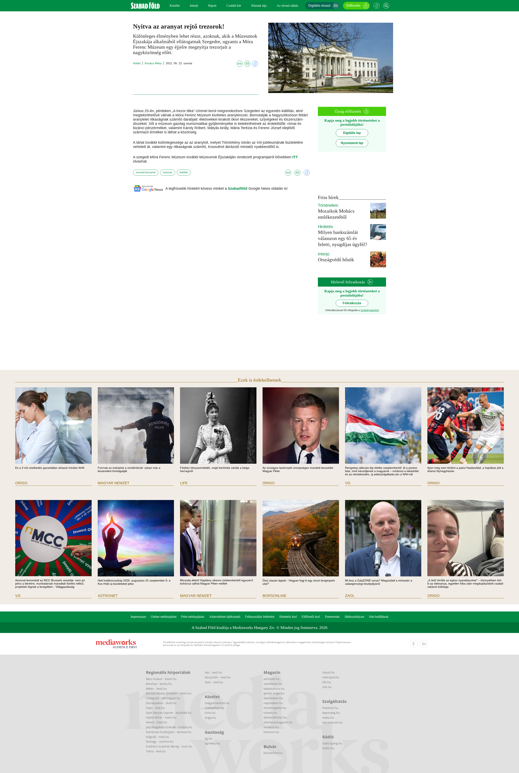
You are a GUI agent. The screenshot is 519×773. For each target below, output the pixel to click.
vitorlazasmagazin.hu (278, 722)
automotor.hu (273, 684)
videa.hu (328, 717)
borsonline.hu (273, 753)
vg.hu (208, 738)
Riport (212, 5)
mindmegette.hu (275, 708)
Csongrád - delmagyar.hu (163, 698)
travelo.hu (270, 713)
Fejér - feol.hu (155, 708)
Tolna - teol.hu (156, 751)
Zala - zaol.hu (214, 682)
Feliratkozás (352, 303)
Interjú (194, 5)
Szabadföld (238, 188)
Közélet (175, 5)
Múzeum (167, 172)
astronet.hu (271, 679)
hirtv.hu (210, 713)
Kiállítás (184, 172)
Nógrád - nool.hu (157, 737)
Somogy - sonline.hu (160, 741)
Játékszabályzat (354, 616)
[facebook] (414, 644)
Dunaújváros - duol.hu (161, 703)
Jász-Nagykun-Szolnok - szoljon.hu (169, 727)
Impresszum (138, 616)
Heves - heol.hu (156, 722)
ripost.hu (328, 672)
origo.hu (210, 717)
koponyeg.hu (331, 713)
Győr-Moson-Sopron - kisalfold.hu (169, 713)
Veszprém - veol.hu (218, 677)
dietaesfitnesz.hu (275, 717)
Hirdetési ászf (288, 616)
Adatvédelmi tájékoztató (224, 616)
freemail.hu (330, 708)
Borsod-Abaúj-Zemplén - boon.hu (168, 693)
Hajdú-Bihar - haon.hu (161, 717)
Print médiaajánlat (192, 616)
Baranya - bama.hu (159, 684)
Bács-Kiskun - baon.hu (161, 679)
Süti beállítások (378, 616)
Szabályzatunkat (369, 310)
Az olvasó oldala (287, 5)
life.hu (326, 682)
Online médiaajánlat (163, 616)
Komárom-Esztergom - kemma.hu (168, 732)
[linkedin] (424, 644)
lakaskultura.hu (274, 689)
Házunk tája (259, 5)
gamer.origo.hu (274, 693)
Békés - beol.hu (156, 689)
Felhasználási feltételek (260, 616)
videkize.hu (271, 727)
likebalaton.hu (273, 698)
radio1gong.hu (332, 743)
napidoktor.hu (273, 703)
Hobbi (136, 63)
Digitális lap (352, 133)
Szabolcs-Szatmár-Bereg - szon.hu (169, 746)
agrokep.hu (212, 743)
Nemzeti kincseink (145, 172)
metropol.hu (330, 677)
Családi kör (233, 5)
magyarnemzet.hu (217, 703)
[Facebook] (376, 6)
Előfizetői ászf (311, 616)
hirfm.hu (328, 748)
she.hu (327, 687)
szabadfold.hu (214, 708)
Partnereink (332, 616)
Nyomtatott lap (352, 143)
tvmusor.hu (271, 732)
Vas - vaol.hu (213, 672)
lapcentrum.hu (332, 722)
